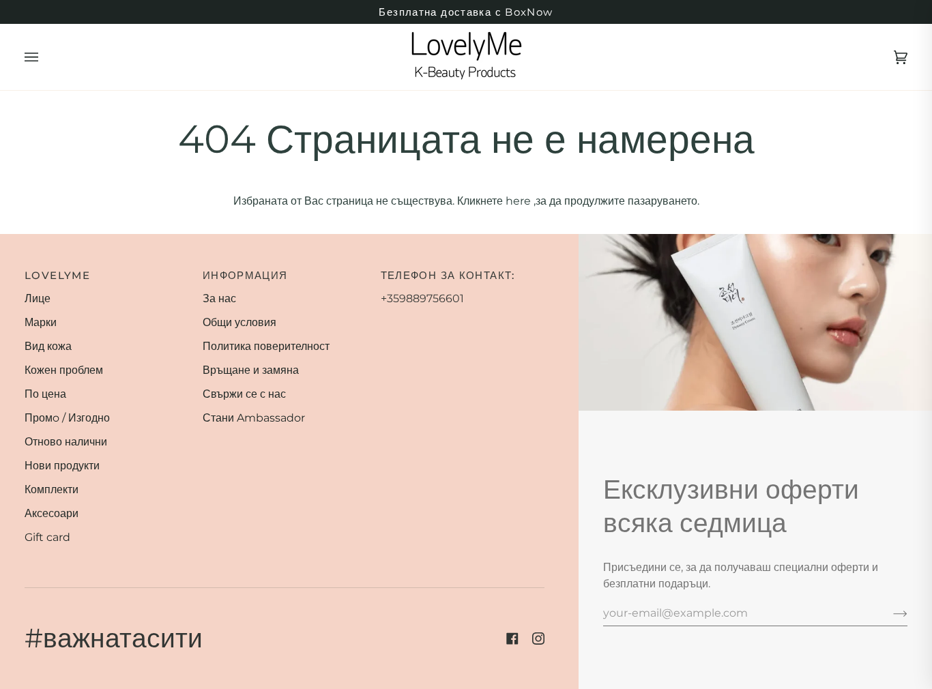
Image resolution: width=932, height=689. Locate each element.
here (518, 200)
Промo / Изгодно (67, 417)
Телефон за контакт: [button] (448, 275)
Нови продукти (62, 465)
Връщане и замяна (251, 370)
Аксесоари (51, 513)
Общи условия (239, 322)
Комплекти (51, 489)
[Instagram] (538, 638)
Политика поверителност (266, 346)
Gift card (47, 537)
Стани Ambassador (254, 417)
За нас (219, 298)
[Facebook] (512, 638)
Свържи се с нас (244, 393)
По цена (45, 393)
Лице (37, 298)
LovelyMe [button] (57, 275)
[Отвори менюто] (45, 57)
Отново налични (66, 441)
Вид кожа (48, 346)
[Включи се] (889, 613)
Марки (41, 322)
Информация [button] (245, 275)
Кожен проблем (64, 370)
